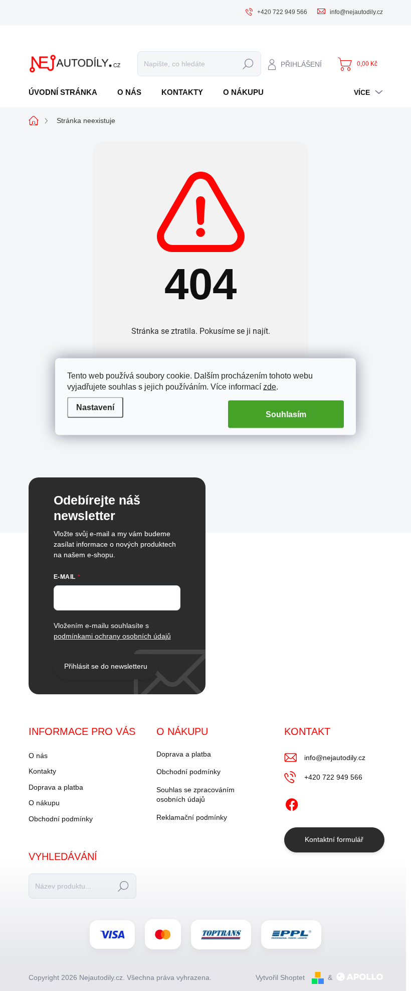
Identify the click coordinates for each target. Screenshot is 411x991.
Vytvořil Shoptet (280, 977)
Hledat (248, 64)
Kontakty (42, 771)
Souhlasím (286, 414)
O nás (38, 756)
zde (269, 386)
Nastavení (95, 407)
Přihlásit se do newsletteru (105, 666)
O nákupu (44, 803)
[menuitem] (67, 92)
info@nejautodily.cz (334, 758)
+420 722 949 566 (333, 777)
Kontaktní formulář (334, 839)
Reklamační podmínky (191, 817)
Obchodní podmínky (61, 819)
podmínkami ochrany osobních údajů (112, 636)
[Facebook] (291, 802)
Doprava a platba (56, 787)
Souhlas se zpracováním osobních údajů (195, 795)
